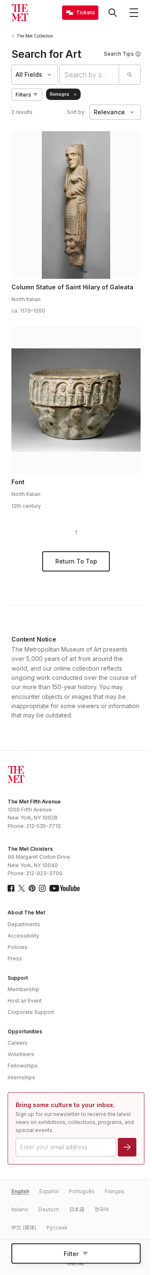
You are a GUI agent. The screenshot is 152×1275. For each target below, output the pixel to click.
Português (82, 1191)
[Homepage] (19, 12)
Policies (17, 947)
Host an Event (25, 1000)
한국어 (102, 1209)
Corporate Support (31, 1012)
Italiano (19, 1209)
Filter (71, 1253)
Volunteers (21, 1054)
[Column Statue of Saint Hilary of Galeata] (76, 205)
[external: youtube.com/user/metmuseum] (64, 888)
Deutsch (48, 1209)
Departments (24, 924)
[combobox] (89, 74)
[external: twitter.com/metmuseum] (21, 888)
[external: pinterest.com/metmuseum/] (32, 888)
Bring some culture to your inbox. (65, 1104)
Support (18, 978)
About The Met (26, 912)
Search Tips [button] (119, 54)
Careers (17, 1043)
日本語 (76, 1209)
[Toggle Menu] (134, 12)
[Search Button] (112, 12)
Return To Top (76, 561)
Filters (23, 95)
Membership (23, 989)
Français (115, 1191)
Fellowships (23, 1065)
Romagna (59, 94)
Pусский (56, 1227)
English (20, 1191)
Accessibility (23, 936)
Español (49, 1191)
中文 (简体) (23, 1227)
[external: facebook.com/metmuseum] (11, 888)
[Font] (76, 400)
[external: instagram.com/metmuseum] (42, 888)
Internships (21, 1077)
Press (15, 958)
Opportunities (25, 1031)
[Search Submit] (129, 74)
